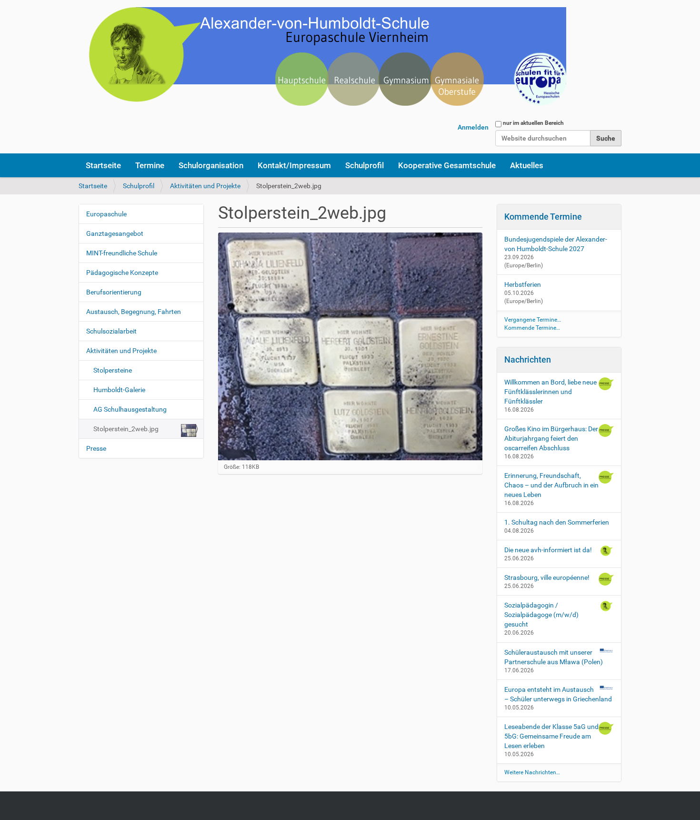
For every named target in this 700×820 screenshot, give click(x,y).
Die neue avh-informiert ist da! (548, 550)
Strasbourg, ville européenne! (547, 577)
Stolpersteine (112, 370)
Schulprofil (364, 165)
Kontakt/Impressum (294, 165)
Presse (96, 448)
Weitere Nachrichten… (532, 772)
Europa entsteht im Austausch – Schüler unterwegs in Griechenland (558, 694)
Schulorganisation (211, 165)
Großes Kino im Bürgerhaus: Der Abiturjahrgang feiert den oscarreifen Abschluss (551, 438)
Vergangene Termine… (532, 319)
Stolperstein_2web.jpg (126, 429)
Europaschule (106, 214)
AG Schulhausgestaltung (130, 409)
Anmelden (473, 127)
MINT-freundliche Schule (121, 253)
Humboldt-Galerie (119, 390)
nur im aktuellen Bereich (533, 123)
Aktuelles (526, 165)
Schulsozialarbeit (111, 331)
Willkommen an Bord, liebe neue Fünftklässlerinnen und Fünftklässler (550, 391)
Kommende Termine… (532, 327)
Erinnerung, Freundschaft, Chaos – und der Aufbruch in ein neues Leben (551, 485)
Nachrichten (527, 359)
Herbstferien (522, 284)
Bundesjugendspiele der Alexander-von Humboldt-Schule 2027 (555, 244)
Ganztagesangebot (114, 233)
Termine (149, 165)
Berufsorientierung (113, 292)
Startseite (103, 165)
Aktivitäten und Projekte (205, 186)
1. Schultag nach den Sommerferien (556, 522)
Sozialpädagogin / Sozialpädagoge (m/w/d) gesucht (541, 614)
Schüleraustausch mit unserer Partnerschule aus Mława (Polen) (553, 657)
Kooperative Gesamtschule (447, 165)
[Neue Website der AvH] (322, 62)
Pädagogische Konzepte (122, 272)
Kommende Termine (543, 217)
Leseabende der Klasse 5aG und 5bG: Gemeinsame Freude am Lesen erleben (551, 736)
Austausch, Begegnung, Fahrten (133, 311)
